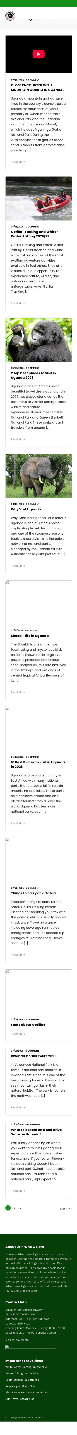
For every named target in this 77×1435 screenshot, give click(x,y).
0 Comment (33, 80)
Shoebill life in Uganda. (30, 635)
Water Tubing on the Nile (21, 1373)
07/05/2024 (17, 1124)
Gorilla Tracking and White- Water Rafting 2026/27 (34, 233)
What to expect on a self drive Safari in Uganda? (36, 1132)
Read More (18, 162)
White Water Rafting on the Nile (26, 1367)
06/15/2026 (17, 226)
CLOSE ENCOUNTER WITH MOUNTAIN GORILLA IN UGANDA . (37, 87)
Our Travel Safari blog (20, 1399)
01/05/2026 (17, 756)
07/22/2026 (17, 80)
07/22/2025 (17, 887)
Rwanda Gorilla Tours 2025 (33, 1056)
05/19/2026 (17, 368)
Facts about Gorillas (28, 1024)
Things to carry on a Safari (33, 893)
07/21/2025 (17, 1019)
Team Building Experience (22, 1379)
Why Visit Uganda (26, 509)
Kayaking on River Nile (20, 1386)
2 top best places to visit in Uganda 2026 (33, 375)
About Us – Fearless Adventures (26, 1392)
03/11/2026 (17, 630)
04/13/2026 (17, 504)
